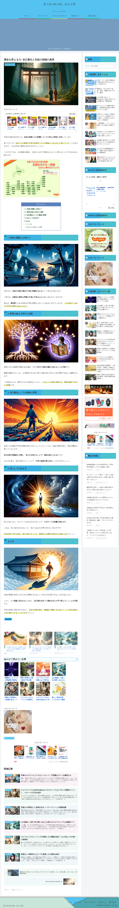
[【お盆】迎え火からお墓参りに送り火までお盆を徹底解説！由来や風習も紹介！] (15, 638)
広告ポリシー (102, 902)
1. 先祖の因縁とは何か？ (33, 209)
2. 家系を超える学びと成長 (34, 212)
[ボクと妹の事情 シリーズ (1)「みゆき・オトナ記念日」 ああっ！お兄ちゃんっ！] (91, 193)
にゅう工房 (30, 129)
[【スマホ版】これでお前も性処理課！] (63, 121)
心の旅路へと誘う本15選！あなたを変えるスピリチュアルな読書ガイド (67, 648)
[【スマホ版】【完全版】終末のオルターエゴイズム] (12, 121)
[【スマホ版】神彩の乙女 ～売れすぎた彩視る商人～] (73, 121)
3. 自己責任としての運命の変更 (35, 215)
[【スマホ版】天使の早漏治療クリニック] (22, 121)
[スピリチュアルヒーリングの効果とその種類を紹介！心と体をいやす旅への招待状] (40, 638)
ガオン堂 (40, 129)
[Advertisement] (59, 34)
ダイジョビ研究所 (73, 129)
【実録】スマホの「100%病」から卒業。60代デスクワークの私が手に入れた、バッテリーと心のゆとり (99, 533)
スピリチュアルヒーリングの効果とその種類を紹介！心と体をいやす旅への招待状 (41, 648)
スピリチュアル (10, 738)
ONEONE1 (10, 129)
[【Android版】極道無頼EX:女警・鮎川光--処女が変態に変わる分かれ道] (52, 121)
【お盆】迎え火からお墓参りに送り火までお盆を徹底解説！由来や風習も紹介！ (16, 648)
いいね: (29, 224)
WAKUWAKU (51, 129)
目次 (38, 204)
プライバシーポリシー (90, 902)
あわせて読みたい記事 (34, 227)
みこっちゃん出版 (101, 186)
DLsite (72, 114)
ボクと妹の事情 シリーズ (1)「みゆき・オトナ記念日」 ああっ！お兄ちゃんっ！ (105, 184)
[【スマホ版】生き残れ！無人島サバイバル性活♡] (42, 121)
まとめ (27, 221)
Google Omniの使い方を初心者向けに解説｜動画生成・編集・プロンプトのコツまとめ (100, 520)
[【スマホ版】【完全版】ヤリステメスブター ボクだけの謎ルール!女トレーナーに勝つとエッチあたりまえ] (32, 121)
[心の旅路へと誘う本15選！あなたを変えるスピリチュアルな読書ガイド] (66, 638)
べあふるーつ (20, 129)
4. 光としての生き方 (32, 218)
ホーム (70, 902)
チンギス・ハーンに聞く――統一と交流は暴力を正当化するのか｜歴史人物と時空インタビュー (100, 477)
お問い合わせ (112, 902)
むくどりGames (62, 129)
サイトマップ (78, 902)
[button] (114, 66)
